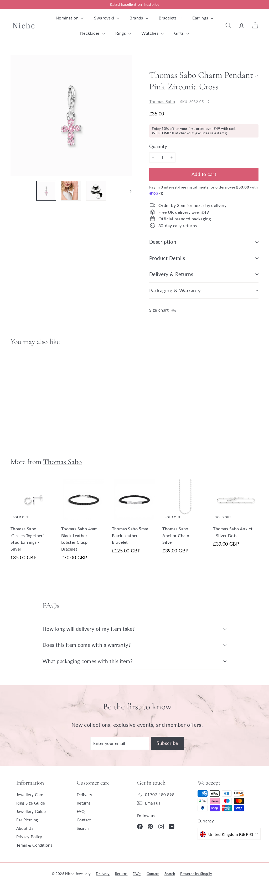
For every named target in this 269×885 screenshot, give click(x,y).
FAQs (82, 811)
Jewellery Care (29, 794)
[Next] (128, 190)
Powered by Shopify (196, 874)
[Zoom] (71, 115)
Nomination (68, 17)
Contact (84, 819)
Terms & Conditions (34, 845)
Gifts (179, 32)
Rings (121, 32)
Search (83, 828)
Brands (137, 17)
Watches (150, 32)
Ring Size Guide (30, 803)
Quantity (158, 146)
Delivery (84, 794)
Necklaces (90, 32)
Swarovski (104, 17)
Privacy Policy (29, 836)
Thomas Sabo (162, 101)
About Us (24, 828)
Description (162, 242)
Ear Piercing (27, 819)
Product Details (167, 258)
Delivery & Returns (171, 274)
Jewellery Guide (31, 811)
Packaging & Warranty (175, 290)
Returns (84, 803)
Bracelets (168, 17)
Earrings (200, 17)
